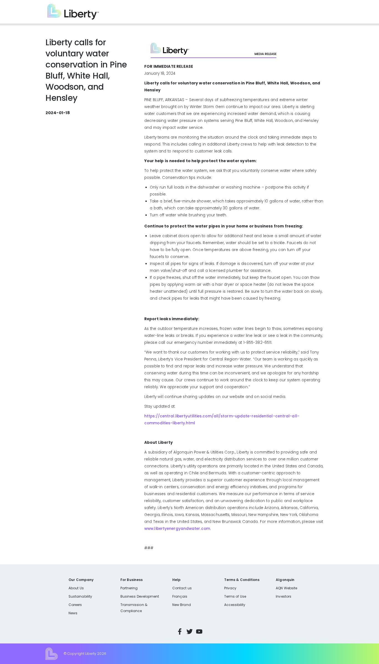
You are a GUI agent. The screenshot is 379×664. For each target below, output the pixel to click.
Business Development (139, 596)
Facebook (179, 631)
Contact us (182, 588)
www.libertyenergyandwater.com (177, 528)
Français (179, 596)
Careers (75, 604)
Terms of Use (235, 596)
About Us (76, 588)
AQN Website (286, 588)
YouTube (199, 631)
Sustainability (80, 596)
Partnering (129, 588)
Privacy (230, 588)
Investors (283, 596)
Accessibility (235, 604)
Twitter (189, 631)
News (73, 613)
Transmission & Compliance (133, 607)
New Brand (181, 604)
